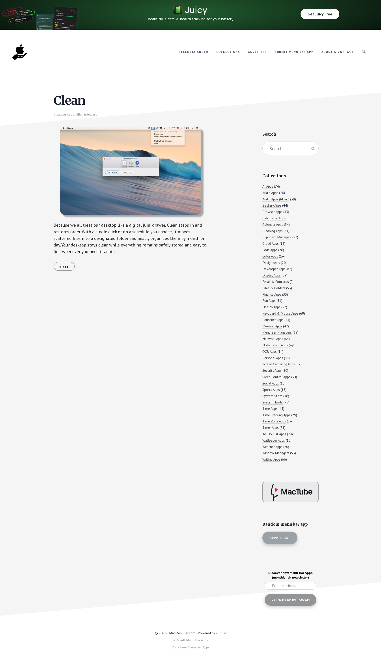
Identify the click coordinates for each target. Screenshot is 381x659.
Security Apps (272, 370)
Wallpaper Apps (273, 440)
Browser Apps (272, 211)
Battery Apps (271, 205)
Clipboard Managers (276, 237)
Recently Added (193, 52)
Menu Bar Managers (277, 332)
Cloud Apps (270, 243)
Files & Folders (87, 114)
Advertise (257, 52)
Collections (228, 52)
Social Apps (270, 383)
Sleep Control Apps (276, 377)
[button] (364, 52)
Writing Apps (271, 459)
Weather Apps (272, 446)
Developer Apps (274, 269)
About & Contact (337, 52)
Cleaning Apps (64, 114)
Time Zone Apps (274, 421)
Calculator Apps (274, 218)
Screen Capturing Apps (278, 364)
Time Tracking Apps (276, 415)
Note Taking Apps (275, 345)
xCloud (221, 633)
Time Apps (270, 408)
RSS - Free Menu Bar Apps (190, 647)
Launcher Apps (273, 319)
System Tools (272, 402)
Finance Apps (271, 294)
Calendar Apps (272, 224)
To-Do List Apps (274, 434)
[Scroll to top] (369, 640)
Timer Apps (270, 427)
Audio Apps (270, 192)
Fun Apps (269, 300)
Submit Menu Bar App (294, 52)
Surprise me (279, 538)
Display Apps (271, 275)
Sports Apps (271, 389)
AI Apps (267, 186)
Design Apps (271, 262)
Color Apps (270, 256)
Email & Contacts (275, 281)
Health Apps (271, 307)
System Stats (272, 396)
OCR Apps (269, 351)
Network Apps (272, 338)
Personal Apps (272, 358)
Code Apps (269, 250)
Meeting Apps (272, 326)
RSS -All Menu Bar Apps (190, 640)
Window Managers (275, 453)
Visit (64, 267)
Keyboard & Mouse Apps (280, 313)
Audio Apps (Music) (275, 199)
